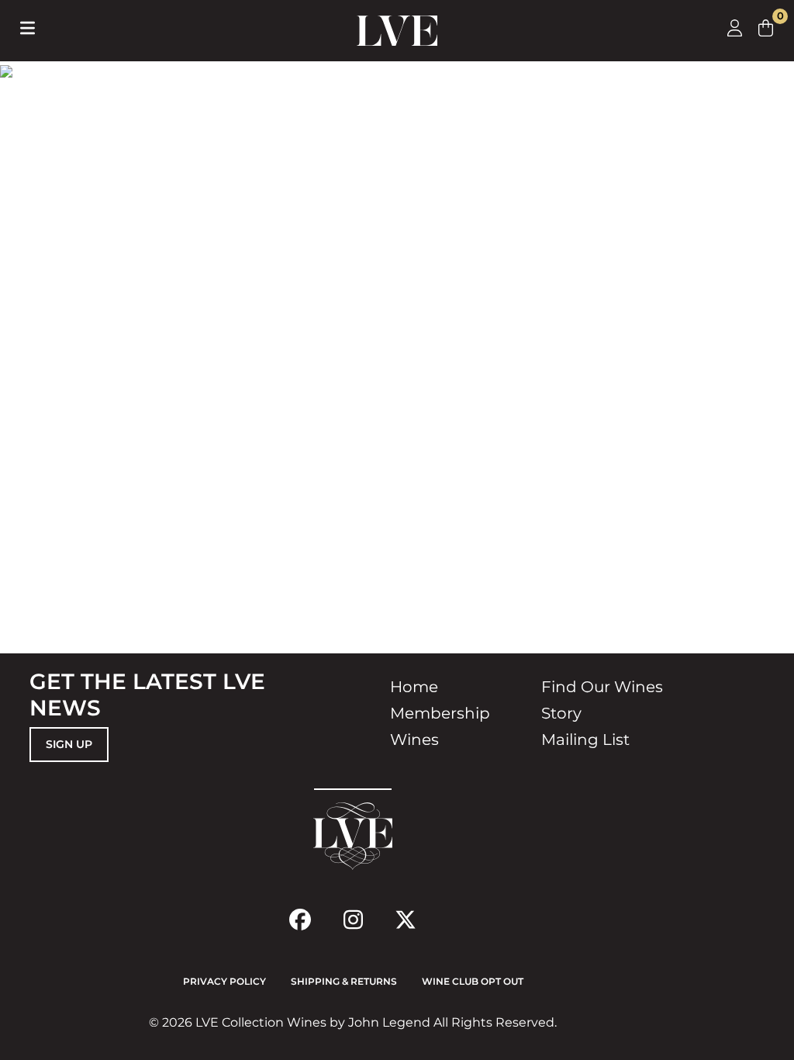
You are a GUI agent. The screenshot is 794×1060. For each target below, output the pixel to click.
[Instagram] (352, 919)
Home (414, 686)
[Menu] (27, 27)
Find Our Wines (602, 686)
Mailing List (585, 739)
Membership (440, 713)
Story (561, 713)
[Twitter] (405, 919)
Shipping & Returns (344, 981)
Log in (735, 27)
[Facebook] (300, 919)
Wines (414, 739)
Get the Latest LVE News (147, 694)
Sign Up (69, 744)
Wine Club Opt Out (472, 981)
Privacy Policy (224, 981)
